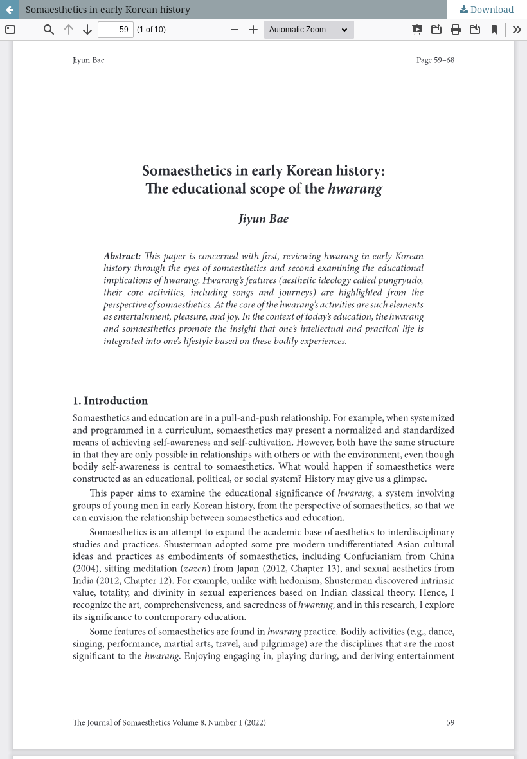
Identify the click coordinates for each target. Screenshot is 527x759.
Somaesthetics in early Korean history (108, 9)
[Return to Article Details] (9, 9)
